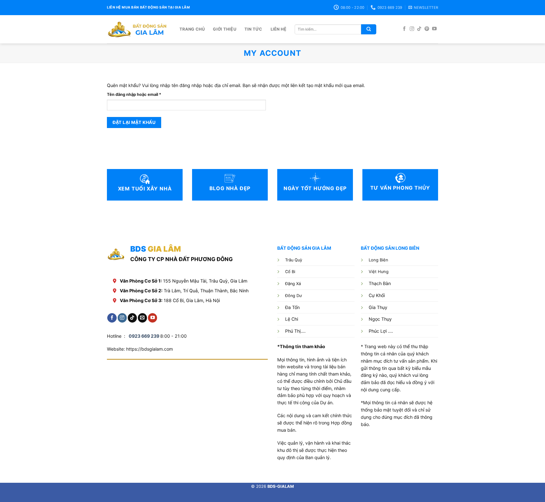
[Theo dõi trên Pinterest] (427, 29)
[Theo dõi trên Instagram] (412, 29)
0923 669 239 (144, 336)
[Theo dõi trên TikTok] (419, 29)
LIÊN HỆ (279, 29)
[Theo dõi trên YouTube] (434, 29)
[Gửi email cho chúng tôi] (142, 318)
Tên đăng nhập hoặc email (139, 95)
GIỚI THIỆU (224, 29)
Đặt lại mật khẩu (134, 122)
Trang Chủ (192, 29)
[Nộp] (368, 29)
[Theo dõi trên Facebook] (404, 29)
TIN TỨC (253, 29)
